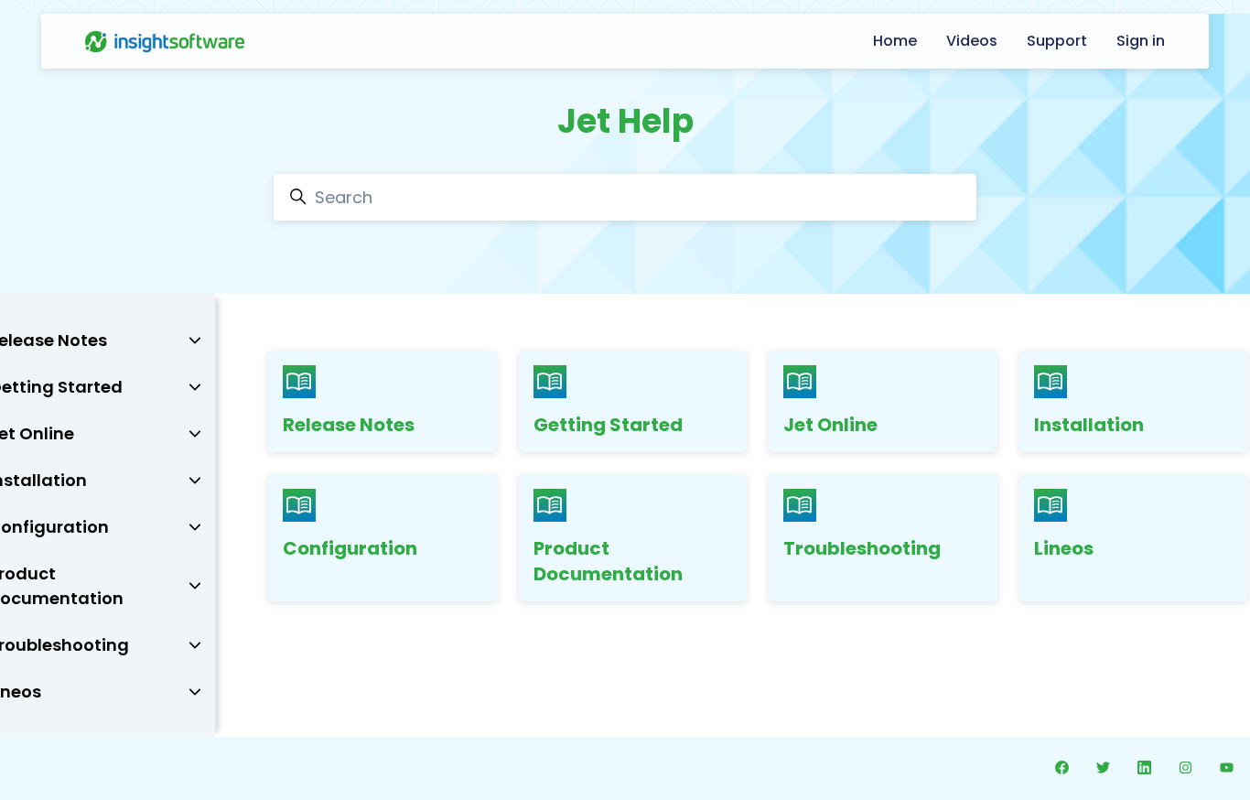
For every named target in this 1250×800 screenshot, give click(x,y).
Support (1057, 40)
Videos (971, 40)
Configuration (350, 548)
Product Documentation (608, 561)
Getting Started (608, 425)
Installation (1089, 425)
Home (895, 40)
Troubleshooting (862, 548)
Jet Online (830, 425)
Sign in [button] (1140, 40)
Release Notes (349, 425)
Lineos (1064, 548)
